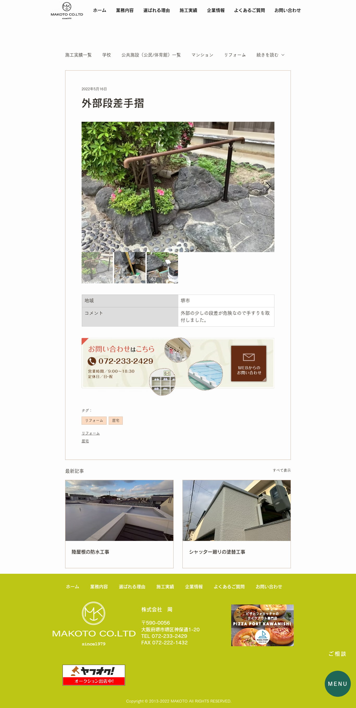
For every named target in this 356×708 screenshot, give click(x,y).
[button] (338, 684)
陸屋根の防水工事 (90, 552)
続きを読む (267, 55)
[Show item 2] (129, 267)
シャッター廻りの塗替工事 (217, 552)
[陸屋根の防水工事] (119, 510)
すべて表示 (282, 470)
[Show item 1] (97, 267)
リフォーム (235, 55)
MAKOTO (179, 701)
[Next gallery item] (268, 187)
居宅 (115, 420)
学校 (106, 55)
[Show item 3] (162, 267)
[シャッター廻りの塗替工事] (237, 510)
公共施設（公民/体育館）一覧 (151, 55)
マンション (202, 55)
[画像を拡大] (178, 187)
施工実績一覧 (78, 55)
